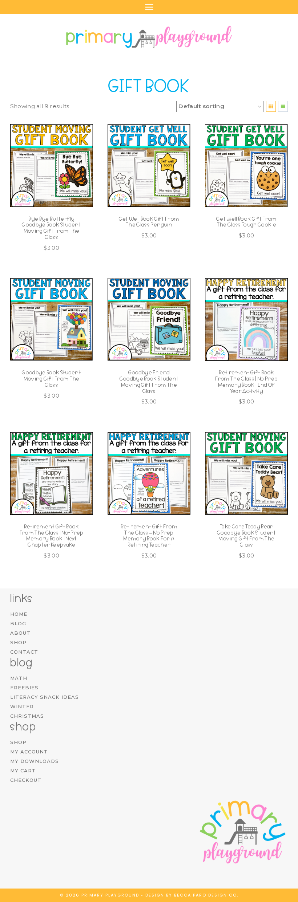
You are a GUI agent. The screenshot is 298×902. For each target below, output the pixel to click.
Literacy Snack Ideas (44, 697)
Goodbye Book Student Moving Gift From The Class (51, 378)
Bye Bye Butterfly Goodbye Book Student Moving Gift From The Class (51, 228)
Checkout (25, 780)
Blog (18, 623)
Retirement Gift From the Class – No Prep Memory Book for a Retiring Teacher (149, 535)
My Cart (23, 770)
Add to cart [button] (145, 258)
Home (18, 614)
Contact (24, 652)
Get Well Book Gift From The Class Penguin (149, 222)
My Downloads (34, 761)
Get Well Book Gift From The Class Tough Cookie (246, 222)
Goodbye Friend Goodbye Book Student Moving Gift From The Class (149, 381)
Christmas (27, 716)
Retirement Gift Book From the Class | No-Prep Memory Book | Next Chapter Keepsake (52, 535)
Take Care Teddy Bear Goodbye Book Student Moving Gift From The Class (246, 535)
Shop (18, 642)
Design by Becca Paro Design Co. (191, 895)
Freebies (24, 687)
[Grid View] (271, 106)
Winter (22, 706)
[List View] (283, 106)
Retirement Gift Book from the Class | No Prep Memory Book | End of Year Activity (246, 381)
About (20, 633)
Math (18, 678)
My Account (29, 752)
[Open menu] (149, 7)
